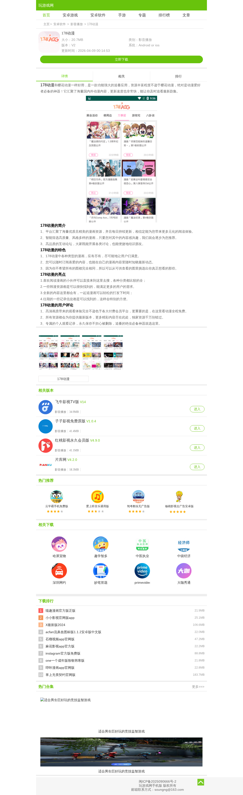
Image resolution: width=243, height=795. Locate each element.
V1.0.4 (91, 421)
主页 (46, 24)
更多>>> (198, 687)
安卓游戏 (70, 15)
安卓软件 (98, 15)
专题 (142, 15)
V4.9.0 (95, 440)
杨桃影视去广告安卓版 (179, 506)
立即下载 (121, 59)
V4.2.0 (72, 460)
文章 (186, 15)
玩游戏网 (46, 5)
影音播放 (76, 24)
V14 (83, 402)
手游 (122, 15)
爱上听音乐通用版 (97, 506)
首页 (46, 15)
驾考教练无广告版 (138, 506)
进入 (197, 409)
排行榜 (164, 15)
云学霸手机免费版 (56, 506)
